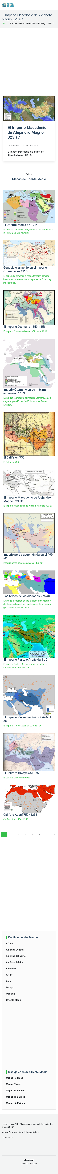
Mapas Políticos (14, 1078)
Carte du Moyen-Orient (28, 1132)
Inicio (4, 23)
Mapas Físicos (13, 1084)
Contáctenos (7, 1137)
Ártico (9, 974)
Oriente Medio (13, 1000)
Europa (10, 987)
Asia (8, 981)
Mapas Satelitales (15, 1090)
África (9, 943)
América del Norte (16, 956)
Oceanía (10, 993)
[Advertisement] (29, 60)
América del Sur (14, 962)
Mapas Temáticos (15, 1097)
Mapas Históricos (15, 1103)
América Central (15, 949)
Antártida (11, 968)
